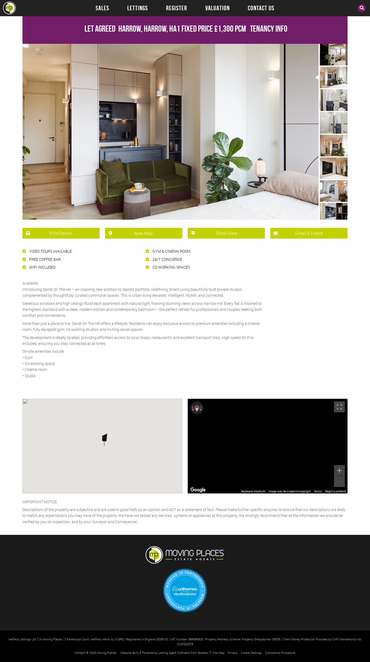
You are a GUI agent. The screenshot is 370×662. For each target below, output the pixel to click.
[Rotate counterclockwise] (192, 407)
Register (176, 8)
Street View (226, 233)
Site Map (218, 653)
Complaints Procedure (280, 653)
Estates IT (205, 653)
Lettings (137, 8)
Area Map (143, 233)
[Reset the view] (197, 407)
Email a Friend (309, 233)
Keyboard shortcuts (253, 491)
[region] (268, 446)
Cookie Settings (251, 653)
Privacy (233, 653)
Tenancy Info (268, 28)
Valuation (217, 8)
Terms (318, 491)
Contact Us (261, 8)
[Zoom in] (339, 470)
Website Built (130, 653)
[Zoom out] (339, 481)
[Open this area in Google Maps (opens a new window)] (198, 489)
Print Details (61, 233)
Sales (102, 8)
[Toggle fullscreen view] (339, 406)
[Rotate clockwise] (201, 407)
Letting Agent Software (174, 653)
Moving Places (106, 653)
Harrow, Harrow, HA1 (132, 28)
